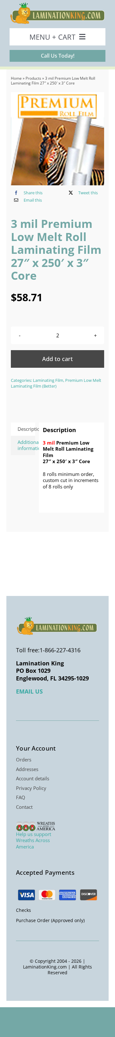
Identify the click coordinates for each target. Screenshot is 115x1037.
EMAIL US (29, 691)
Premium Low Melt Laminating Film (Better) (56, 383)
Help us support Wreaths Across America (33, 840)
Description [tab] (26, 429)
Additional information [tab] (26, 445)
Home (16, 78)
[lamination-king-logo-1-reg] (57, 4)
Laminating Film (48, 380)
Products (33, 78)
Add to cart (57, 359)
